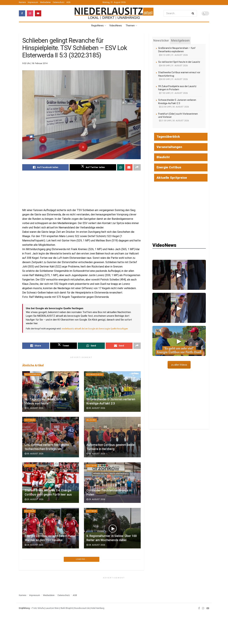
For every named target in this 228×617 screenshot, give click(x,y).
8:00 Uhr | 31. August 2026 (174, 65)
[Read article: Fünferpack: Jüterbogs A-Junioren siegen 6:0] (50, 578)
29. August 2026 (34, 499)
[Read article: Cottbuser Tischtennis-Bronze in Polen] (112, 482)
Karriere (22, 2)
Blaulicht (163, 157)
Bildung (91, 420)
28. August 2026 (34, 545)
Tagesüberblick (168, 136)
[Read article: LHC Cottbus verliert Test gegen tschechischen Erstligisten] (50, 437)
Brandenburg (32, 374)
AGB (68, 2)
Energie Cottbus (169, 167)
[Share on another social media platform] (137, 167)
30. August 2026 (96, 408)
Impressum (33, 2)
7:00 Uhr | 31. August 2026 (174, 93)
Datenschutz (58, 2)
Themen (130, 25)
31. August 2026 (34, 408)
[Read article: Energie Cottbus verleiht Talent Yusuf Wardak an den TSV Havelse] (50, 528)
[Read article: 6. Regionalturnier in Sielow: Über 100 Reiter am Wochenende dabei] (112, 528)
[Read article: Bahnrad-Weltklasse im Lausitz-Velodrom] (112, 578)
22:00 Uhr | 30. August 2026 (175, 107)
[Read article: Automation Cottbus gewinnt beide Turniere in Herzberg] (112, 437)
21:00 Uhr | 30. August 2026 (175, 120)
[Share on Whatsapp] (120, 167)
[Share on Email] (129, 167)
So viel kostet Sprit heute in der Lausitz (179, 62)
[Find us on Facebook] (22, 13)
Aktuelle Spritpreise (172, 178)
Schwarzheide (95, 374)
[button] (179, 275)
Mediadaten (45, 2)
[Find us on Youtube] (38, 13)
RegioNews (97, 25)
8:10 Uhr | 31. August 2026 (174, 55)
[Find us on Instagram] (30, 13)
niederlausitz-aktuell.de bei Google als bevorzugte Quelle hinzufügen (95, 328)
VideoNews (115, 25)
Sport (28, 562)
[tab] (161, 40)
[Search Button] (193, 13)
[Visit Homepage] (114, 13)
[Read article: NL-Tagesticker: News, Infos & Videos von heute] (50, 391)
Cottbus (30, 420)
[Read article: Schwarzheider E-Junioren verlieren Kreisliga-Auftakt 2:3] (112, 391)
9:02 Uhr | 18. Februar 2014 (34, 63)
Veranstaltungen (169, 147)
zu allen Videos (179, 364)
